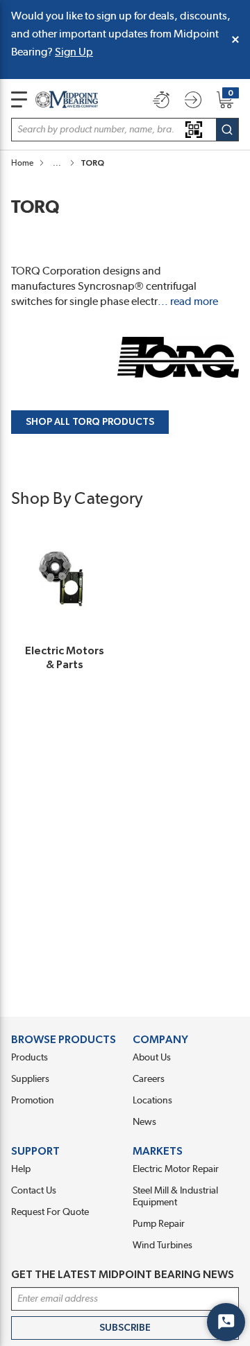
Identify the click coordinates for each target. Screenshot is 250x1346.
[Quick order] (161, 100)
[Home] (66, 99)
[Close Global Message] (235, 39)
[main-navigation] (19, 99)
